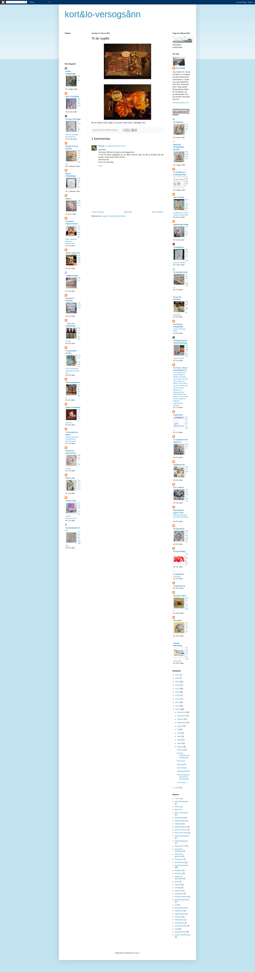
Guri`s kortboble (72, 96)
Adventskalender (181, 801)
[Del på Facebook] (132, 130)
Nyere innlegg (97, 212)
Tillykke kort (79, 203)
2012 (177, 706)
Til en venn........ (183, 782)
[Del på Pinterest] (135, 130)
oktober (180, 719)
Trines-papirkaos (73, 382)
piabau (68, 199)
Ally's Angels (178, 197)
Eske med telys (181, 830)
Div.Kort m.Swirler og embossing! (183, 755)
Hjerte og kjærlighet (179, 878)
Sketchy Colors (179, 596)
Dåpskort (178, 824)
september (181, 723)
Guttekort (178, 870)
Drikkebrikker (180, 821)
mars (179, 743)
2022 (177, 675)
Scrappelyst (178, 122)
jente (177, 882)
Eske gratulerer (181, 827)
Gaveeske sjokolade (179, 850)
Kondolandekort (181, 897)
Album (177, 807)
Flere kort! (181, 761)
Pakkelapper (180, 914)
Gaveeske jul (180, 846)
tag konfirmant (180, 932)
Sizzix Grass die (186, 627)
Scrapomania (178, 529)
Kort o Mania (178, 487)
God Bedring (180, 862)
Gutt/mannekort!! (183, 771)
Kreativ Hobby (179, 551)
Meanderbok (180, 908)
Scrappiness (178, 247)
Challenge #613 (186, 181)
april (179, 740)
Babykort (186, 446)
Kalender (178, 891)
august (180, 726)
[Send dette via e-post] (124, 130)
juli (178, 729)
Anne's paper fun (73, 253)
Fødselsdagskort (181, 841)
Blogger (136, 953)
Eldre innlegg (157, 212)
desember (181, 712)
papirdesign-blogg (180, 224)
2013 (177, 702)
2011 (177, 709)
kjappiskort (179, 894)
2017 (177, 689)
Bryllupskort (179, 818)
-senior (177, 799)
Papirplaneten (179, 465)
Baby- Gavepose (181, 813)
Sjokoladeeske (181, 926)
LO (176, 905)
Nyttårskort (179, 911)
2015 (177, 695)
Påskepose (179, 920)
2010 (177, 788)
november (181, 716)
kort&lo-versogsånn (103, 14)
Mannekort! (181, 764)
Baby (177, 810)
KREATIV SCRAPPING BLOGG (178, 147)
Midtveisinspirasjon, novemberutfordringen (180, 517)
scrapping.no (178, 574)
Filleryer (79, 280)
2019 (177, 682)
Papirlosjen (178, 415)
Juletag (178, 888)
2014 (177, 699)
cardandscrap (179, 586)
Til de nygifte (182, 750)
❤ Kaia (101, 146)
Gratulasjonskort (181, 865)
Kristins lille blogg (73, 119)
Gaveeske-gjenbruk (179, 855)
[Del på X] (130, 130)
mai (179, 736)
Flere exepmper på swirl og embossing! (183, 777)
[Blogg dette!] (127, 130)
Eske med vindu (181, 833)
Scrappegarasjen (180, 272)
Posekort (178, 917)
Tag (176, 929)
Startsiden (128, 212)
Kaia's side (70, 478)
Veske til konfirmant (182, 935)
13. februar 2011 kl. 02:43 (115, 146)
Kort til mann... (182, 768)
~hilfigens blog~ (72, 276)
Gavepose (177, 576)
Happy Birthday (79, 259)
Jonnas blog (71, 501)
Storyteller (177, 620)
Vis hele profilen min (181, 103)
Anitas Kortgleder (73, 407)
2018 (177, 685)
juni (179, 733)
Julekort (178, 885)
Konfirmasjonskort (79, 484)
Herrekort (178, 873)
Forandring (79, 305)
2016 (177, 692)
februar (180, 747)
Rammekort (179, 923)
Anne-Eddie (180, 68)
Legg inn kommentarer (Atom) (114, 216)
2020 (177, 678)
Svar (100, 166)
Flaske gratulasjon (182, 836)
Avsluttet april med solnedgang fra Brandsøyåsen (72, 439)
